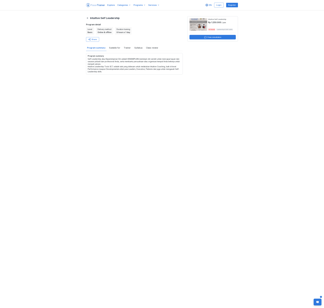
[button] (95, 5)
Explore (111, 5)
